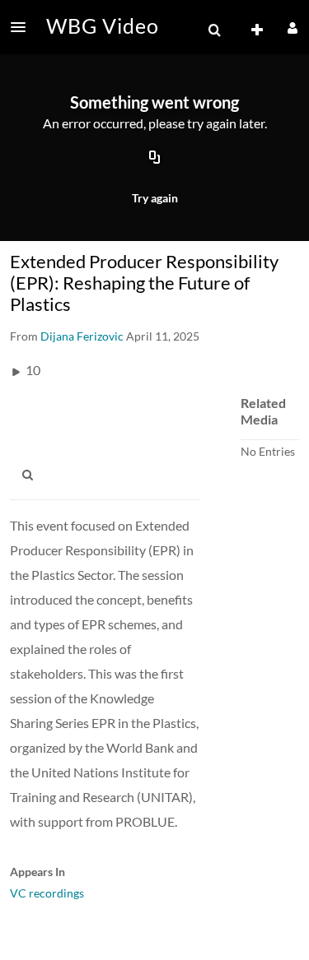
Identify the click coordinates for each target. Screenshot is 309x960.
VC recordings (47, 893)
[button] (23, 27)
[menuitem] (214, 30)
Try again (155, 198)
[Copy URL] (155, 159)
